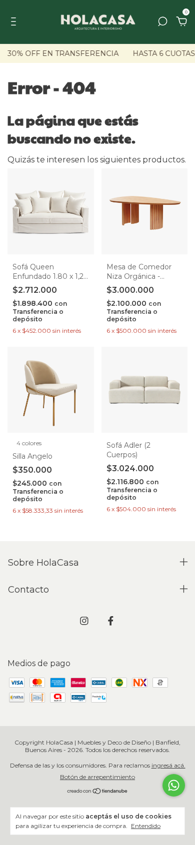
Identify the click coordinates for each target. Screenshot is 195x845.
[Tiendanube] (97, 792)
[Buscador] (162, 22)
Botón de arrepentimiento (97, 777)
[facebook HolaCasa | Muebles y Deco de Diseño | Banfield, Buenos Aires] (111, 621)
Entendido (145, 826)
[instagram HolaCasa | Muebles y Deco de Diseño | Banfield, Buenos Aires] (84, 621)
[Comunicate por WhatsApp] (173, 785)
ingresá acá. (169, 765)
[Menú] (15, 22)
